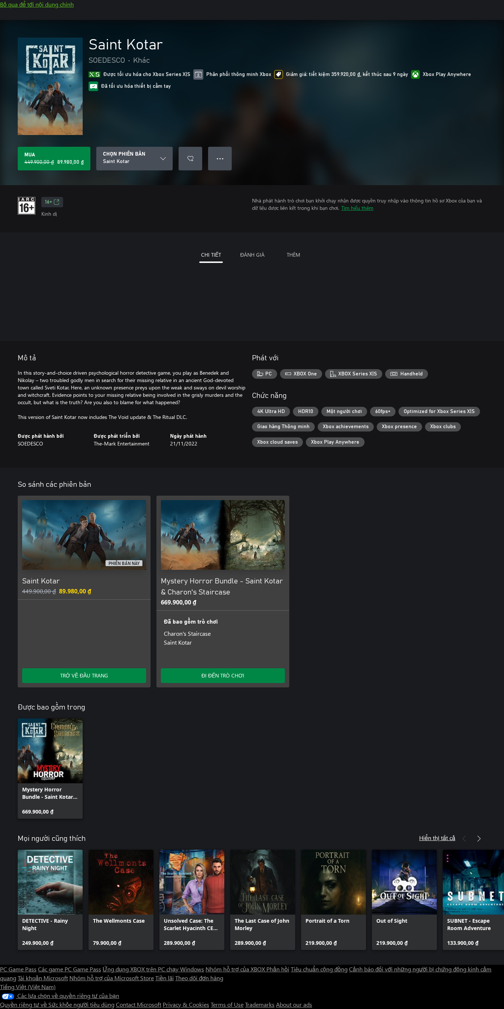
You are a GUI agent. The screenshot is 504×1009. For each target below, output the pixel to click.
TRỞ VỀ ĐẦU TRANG (84, 675)
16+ (48, 202)
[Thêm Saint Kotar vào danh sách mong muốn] (190, 158)
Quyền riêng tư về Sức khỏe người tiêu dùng (57, 1004)
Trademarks (260, 1004)
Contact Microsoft (138, 1004)
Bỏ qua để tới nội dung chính (37, 4)
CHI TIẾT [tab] (211, 254)
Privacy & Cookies (186, 1004)
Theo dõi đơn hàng (199, 978)
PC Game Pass (18, 969)
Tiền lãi (164, 978)
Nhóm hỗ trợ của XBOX (236, 969)
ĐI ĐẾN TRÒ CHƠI (222, 675)
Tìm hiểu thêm (357, 207)
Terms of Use (227, 1004)
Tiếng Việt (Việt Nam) (28, 987)
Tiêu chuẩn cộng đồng (319, 969)
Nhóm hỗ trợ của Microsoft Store (111, 978)
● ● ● (220, 158)
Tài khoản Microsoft (43, 978)
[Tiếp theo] (479, 838)
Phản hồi (277, 969)
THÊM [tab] (293, 254)
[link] (50, 768)
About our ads (294, 1004)
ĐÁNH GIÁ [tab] (252, 254)
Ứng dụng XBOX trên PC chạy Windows (153, 969)
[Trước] (464, 838)
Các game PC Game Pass (69, 969)
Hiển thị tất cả (437, 838)
